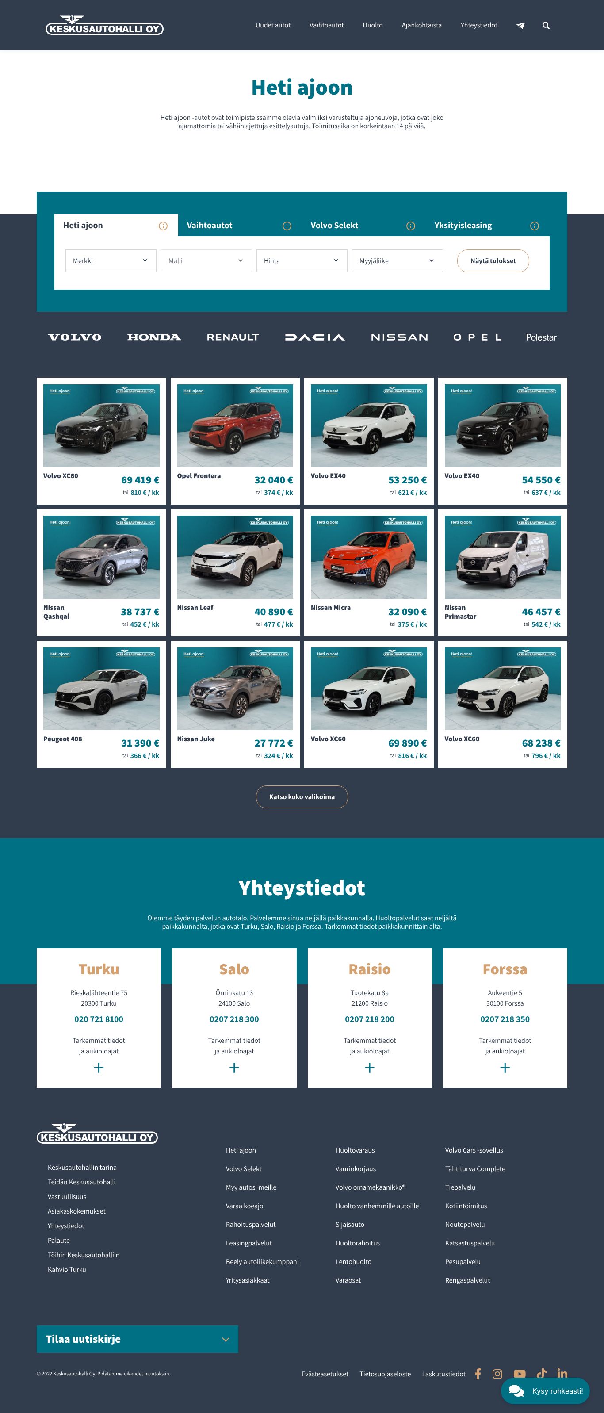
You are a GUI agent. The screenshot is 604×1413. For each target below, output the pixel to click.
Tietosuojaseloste (385, 1374)
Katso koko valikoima (302, 796)
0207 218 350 (505, 1019)
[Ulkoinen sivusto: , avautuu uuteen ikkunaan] (478, 1373)
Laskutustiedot (444, 1374)
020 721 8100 (98, 1019)
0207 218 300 (234, 1019)
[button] (545, 1391)
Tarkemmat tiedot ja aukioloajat (99, 1057)
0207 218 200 (369, 1019)
